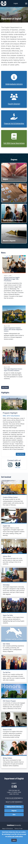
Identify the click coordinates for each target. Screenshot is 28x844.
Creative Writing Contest (10, 497)
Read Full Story (20, 454)
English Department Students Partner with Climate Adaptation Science (13, 329)
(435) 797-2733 (14, 794)
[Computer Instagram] (10, 466)
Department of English (14, 779)
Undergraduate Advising (14, 84)
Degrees (14, 811)
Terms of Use (18, 828)
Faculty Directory (14, 104)
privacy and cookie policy (15, 836)
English (16, 3)
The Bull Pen (6, 672)
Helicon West (7, 556)
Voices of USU (7, 730)
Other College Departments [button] (13, 798)
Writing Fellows (7, 758)
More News (5, 387)
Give (14, 814)
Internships (6, 585)
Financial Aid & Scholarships (14, 123)
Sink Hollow (6, 644)
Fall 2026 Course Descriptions (14, 143)
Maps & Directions (7, 828)
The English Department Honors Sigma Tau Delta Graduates (13, 369)
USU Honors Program (9, 701)
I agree (14, 840)
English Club (6, 526)
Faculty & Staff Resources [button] (13, 802)
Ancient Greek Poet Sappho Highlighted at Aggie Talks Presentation (12, 279)
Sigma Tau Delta (8, 615)
